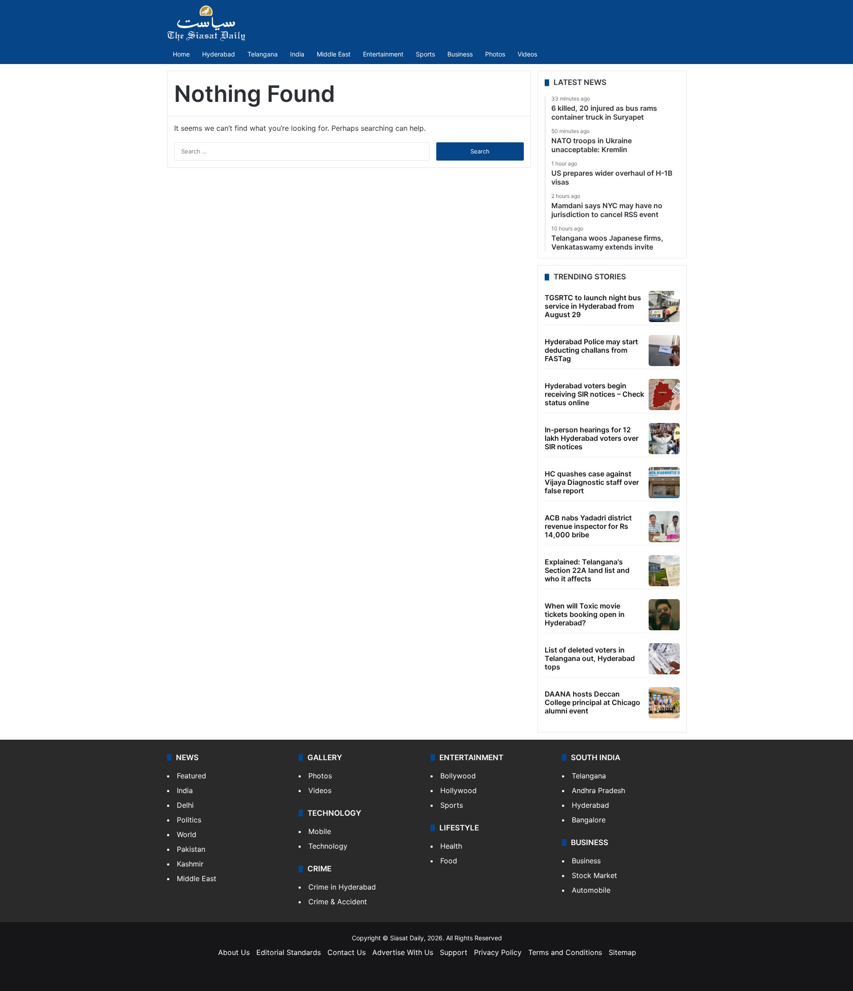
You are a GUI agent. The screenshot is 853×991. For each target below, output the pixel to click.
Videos (527, 54)
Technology (327, 846)
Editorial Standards (288, 952)
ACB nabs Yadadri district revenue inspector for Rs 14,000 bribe (588, 526)
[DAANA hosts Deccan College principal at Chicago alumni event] (664, 702)
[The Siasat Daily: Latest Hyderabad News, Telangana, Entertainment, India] (206, 23)
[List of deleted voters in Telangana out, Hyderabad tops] (664, 658)
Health (451, 846)
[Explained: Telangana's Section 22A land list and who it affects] (664, 570)
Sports (425, 54)
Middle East (334, 54)
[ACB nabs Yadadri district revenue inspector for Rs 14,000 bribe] (664, 526)
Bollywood (458, 775)
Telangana (262, 54)
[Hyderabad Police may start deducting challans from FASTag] (664, 350)
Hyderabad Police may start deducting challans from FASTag (591, 350)
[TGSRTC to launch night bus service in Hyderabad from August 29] (664, 306)
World (186, 834)
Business (460, 54)
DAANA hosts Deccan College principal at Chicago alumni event (592, 702)
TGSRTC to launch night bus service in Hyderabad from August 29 (593, 306)
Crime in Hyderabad (342, 886)
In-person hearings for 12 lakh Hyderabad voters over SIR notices (591, 438)
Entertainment (383, 54)
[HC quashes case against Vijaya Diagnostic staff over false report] (664, 482)
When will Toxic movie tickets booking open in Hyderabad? (585, 614)
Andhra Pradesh (598, 790)
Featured (191, 775)
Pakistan (191, 849)
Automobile (591, 890)
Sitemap (622, 952)
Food (448, 860)
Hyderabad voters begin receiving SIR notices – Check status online (594, 394)
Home (181, 54)
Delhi (185, 805)
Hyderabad (218, 54)
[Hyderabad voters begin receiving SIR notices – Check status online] (664, 394)
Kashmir (190, 863)
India (297, 54)
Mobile (319, 831)
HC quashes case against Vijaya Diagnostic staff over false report (592, 482)
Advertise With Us (402, 952)
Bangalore (589, 819)
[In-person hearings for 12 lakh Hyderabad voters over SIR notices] (664, 438)
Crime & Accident (337, 901)
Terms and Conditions (565, 952)
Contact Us (346, 952)
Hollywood (458, 790)
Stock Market (594, 875)
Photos (495, 54)
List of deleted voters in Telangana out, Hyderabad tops (590, 658)
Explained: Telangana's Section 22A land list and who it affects (587, 570)
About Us (234, 952)
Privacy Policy (498, 952)
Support (453, 952)
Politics (189, 819)
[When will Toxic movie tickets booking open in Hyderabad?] (664, 614)
